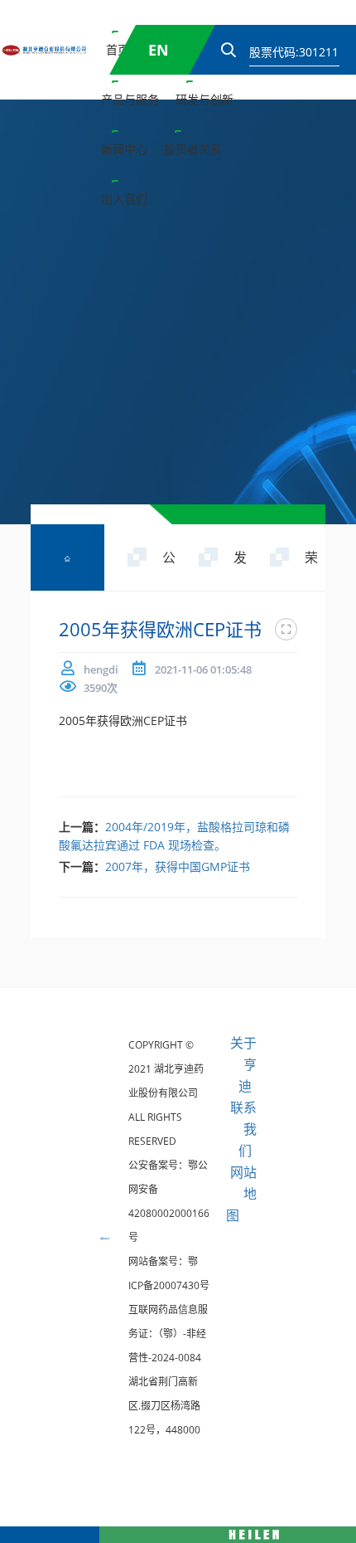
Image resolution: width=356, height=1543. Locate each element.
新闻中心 (124, 149)
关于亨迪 (243, 1064)
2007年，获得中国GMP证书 (177, 866)
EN (158, 50)
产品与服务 (130, 99)
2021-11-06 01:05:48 (203, 669)
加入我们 (124, 199)
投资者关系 (193, 149)
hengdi (101, 669)
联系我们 (243, 1129)
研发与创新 (204, 99)
